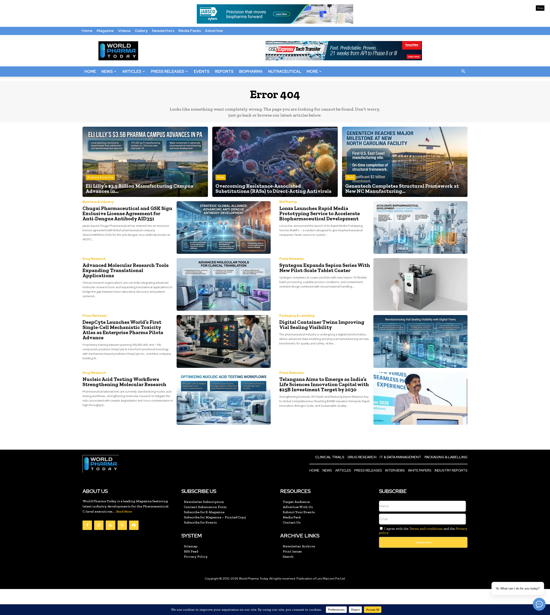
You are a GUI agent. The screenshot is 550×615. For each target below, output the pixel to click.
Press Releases (167, 71)
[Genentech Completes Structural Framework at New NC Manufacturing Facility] (405, 162)
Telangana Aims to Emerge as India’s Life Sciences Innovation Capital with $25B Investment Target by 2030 (324, 384)
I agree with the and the (423, 531)
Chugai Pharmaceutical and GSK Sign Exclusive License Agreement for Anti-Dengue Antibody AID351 (127, 213)
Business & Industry (100, 177)
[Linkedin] (110, 525)
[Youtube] (134, 525)
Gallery (141, 30)
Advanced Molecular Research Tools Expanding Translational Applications (125, 270)
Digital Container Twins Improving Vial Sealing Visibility (321, 324)
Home (87, 30)
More (312, 71)
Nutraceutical (284, 71)
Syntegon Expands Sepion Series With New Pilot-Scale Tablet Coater (324, 267)
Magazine (105, 30)
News (107, 71)
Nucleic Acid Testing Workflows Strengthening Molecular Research (124, 381)
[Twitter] (122, 525)
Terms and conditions (426, 529)
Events (201, 71)
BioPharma (251, 71)
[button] (463, 71)
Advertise (214, 30)
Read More (124, 511)
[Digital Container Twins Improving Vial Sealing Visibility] (420, 341)
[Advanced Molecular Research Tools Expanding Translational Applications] (224, 284)
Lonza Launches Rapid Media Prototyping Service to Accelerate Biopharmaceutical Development (319, 213)
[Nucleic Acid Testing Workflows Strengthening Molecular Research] (224, 398)
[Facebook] (87, 525)
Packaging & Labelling (297, 315)
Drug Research (94, 258)
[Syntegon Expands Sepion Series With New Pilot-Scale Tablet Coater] (420, 284)
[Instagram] (99, 525)
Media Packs (189, 30)
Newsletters (163, 30)
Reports (224, 71)
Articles (131, 71)
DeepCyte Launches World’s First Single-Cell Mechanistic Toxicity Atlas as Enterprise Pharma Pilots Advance (122, 330)
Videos (124, 30)
